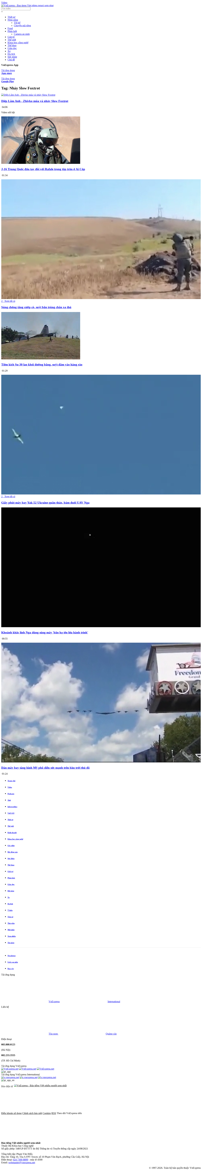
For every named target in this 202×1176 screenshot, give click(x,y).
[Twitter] (154, 1113)
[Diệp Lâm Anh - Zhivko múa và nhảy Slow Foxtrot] (28, 95)
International (114, 1001)
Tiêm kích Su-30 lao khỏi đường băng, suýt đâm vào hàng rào (41, 364)
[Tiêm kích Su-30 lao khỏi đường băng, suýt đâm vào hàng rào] (40, 358)
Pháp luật (12, 31)
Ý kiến (10, 910)
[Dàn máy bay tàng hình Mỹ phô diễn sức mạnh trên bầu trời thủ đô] (101, 761)
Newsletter (12, 956)
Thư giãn (11, 923)
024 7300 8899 (20, 1159)
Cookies (47, 1113)
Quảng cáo (111, 1033)
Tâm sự (10, 917)
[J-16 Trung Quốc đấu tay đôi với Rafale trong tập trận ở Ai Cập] (40, 163)
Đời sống (11, 891)
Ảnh (9, 800)
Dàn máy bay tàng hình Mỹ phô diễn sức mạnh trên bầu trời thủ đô (45, 767)
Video (4, 2)
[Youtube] (25, 1137)
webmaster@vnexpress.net (21, 1162)
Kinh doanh (12, 833)
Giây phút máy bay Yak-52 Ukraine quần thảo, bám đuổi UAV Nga (45, 502)
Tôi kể (17, 22)
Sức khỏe (12, 56)
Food (10, 28)
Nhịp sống (13, 19)
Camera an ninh (22, 34)
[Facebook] (106, 1113)
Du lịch (11, 54)
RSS (53, 1113)
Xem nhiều (12, 936)
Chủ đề (11, 59)
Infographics (12, 807)
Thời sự (11, 17)
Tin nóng (11, 943)
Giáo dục (12, 48)
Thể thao (12, 45)
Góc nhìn (11, 845)
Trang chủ (11, 781)
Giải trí (11, 37)
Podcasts (11, 794)
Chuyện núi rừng (22, 25)
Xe (9, 51)
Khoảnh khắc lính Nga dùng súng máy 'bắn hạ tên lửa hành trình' (44, 632)
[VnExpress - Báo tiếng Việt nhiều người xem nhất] (27, 5)
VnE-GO (11, 813)
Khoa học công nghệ (18, 42)
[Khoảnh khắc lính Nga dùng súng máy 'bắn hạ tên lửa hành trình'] (101, 626)
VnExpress (54, 1001)
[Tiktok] (73, 1137)
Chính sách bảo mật (32, 1113)
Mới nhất (11, 930)
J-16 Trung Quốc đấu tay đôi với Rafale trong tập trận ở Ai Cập (43, 169)
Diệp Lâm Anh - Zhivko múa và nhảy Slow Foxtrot (34, 101)
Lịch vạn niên (13, 962)
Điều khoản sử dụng (11, 1113)
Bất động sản (13, 852)
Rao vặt (11, 969)
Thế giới (12, 39)
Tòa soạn (53, 1033)
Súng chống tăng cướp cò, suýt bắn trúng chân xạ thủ (36, 307)
